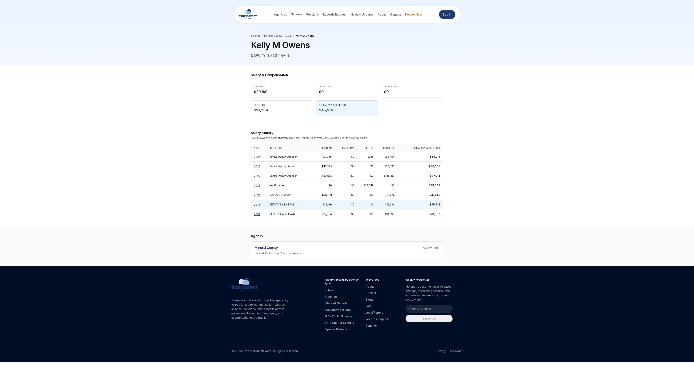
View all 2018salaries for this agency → (278, 253)
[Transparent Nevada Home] (244, 285)
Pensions (312, 14)
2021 (257, 185)
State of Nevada (336, 303)
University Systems (338, 309)
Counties (331, 296)
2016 (257, 214)
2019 (257, 195)
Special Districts (336, 329)
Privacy (440, 351)
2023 (257, 166)
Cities (329, 290)
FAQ (368, 306)
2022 (257, 175)
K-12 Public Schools (338, 316)
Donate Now (413, 14)
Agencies (280, 14)
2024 (257, 156)
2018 (257, 204)
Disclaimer (456, 351)
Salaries (296, 14)
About (382, 14)
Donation (371, 325)
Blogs (369, 299)
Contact (395, 14)
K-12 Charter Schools (339, 322)
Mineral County (273, 35)
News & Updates (362, 14)
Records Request (334, 14)
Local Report (374, 312)
